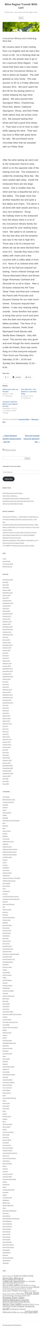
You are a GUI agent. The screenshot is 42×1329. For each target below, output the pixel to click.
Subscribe (8, 479)
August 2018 (6, 606)
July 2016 (5, 637)
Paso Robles (23, 1291)
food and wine (7, 925)
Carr (26, 1281)
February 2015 (7, 663)
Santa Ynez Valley (12, 1304)
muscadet (29, 1289)
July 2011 (5, 726)
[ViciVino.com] (9, 450)
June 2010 (6, 752)
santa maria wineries (9, 1158)
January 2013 (7, 718)
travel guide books (8, 1190)
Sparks (5, 1182)
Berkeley (5, 826)
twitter (5, 1195)
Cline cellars (6, 886)
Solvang (5, 1169)
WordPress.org (7, 566)
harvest (5, 983)
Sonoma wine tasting (9, 1179)
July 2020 (5, 582)
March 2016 (6, 640)
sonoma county (8, 1174)
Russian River (7, 1140)
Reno (4, 1122)
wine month (6, 1234)
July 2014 (5, 682)
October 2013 (7, 700)
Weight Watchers (8, 1205)
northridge (6, 1072)
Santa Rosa (6, 1161)
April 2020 (6, 587)
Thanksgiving (14, 1309)
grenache (24, 1285)
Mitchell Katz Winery (20, 1289)
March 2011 (6, 737)
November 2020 (8, 580)
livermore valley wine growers (12, 1014)
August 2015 (6, 650)
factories (5, 915)
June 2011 (6, 729)
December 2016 (7, 627)
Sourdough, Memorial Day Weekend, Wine (16, 498)
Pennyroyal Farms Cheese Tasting (13, 543)
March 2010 (6, 758)
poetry (5, 1114)
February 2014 (7, 690)
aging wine (10, 1276)
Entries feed (6, 561)
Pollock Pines (7, 1116)
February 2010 (7, 760)
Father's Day (7, 920)
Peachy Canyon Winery (9, 1293)
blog (4, 828)
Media (5, 1030)
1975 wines (6, 797)
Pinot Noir (6, 1108)
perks (4, 1101)
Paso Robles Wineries (9, 1098)
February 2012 (7, 724)
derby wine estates (8, 1283)
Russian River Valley (14, 1297)
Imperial (5, 993)
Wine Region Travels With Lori (21, 6)
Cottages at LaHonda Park (11, 899)
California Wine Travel (9, 852)
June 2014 (6, 684)
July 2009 (5, 779)
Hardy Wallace (7, 980)
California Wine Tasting (10, 849)
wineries (5, 1255)
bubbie (5, 834)
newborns (6, 1069)
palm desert (6, 1090)
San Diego (6, 1143)
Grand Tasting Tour (9, 959)
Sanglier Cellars (7, 1150)
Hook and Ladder (8, 991)
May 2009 (6, 784)
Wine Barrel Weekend (9, 1211)
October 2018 (7, 600)
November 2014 (8, 671)
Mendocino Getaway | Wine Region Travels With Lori (19, 540)
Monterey (6, 1046)
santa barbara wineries (10, 1153)
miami (5, 1038)
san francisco (7, 1145)
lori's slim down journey (10, 1022)
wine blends (6, 1216)
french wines (7, 933)
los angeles (6, 1025)
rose (28, 1295)
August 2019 (6, 595)
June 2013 (6, 708)
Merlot (36, 1287)
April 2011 (6, 734)
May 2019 (6, 598)
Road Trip (6, 1137)
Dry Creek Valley (11, 1284)
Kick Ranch (6, 1006)
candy (4, 862)
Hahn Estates (32, 1285)
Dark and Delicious (8, 904)
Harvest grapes (7, 985)
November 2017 (8, 614)
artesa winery (7, 813)
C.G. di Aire (6, 839)
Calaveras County (8, 841)
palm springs (7, 1093)
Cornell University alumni (11, 896)
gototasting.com (8, 949)
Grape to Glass (7, 967)
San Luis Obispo (8, 1148)
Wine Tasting (20, 1312)
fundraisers (6, 936)
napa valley (6, 1059)
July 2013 (5, 705)
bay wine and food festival (11, 820)
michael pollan (7, 1040)
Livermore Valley (23, 419)
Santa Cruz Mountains (11, 1302)
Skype (4, 1166)
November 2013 (8, 697)
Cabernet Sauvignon (14, 1281)
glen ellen (6, 938)
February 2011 (7, 739)
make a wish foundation (10, 1027)
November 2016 (8, 629)
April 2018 (6, 608)
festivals (5, 923)
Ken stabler (6, 1004)
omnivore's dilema (8, 1082)
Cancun (5, 860)
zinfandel (31, 1311)
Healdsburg (6, 988)
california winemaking (9, 854)
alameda (5, 805)
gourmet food (7, 951)
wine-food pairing (8, 1247)
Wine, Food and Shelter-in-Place (13, 504)
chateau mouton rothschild (11, 878)
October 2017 (7, 616)
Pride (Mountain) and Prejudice (13, 493)
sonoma (5, 1171)
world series (6, 1260)
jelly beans (6, 999)
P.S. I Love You (7, 1088)
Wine (4, 1208)
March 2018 (6, 611)
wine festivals (7, 1229)
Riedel (4, 1129)
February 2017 (7, 621)
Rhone (24, 1295)
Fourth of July (7, 930)
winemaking (6, 1252)
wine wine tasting (8, 1245)
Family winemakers (9, 917)
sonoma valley (7, 1177)
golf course (6, 944)
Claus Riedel (6, 883)
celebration (6, 875)
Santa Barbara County (16, 1300)
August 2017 (6, 619)
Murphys (5, 1051)
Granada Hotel (7, 957)
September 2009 (8, 773)
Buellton (5, 836)
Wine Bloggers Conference (11, 1218)
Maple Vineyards (27, 1287)
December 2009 (7, 765)
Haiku (4, 978)
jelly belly (5, 1001)
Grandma (6, 964)
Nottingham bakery (9, 1074)
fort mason (6, 928)
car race (5, 865)
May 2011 (6, 731)
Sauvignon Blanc (28, 1304)
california (5, 844)
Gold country (7, 941)
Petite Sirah (6, 1103)
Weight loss (6, 1203)
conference (6, 891)
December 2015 (7, 645)
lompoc (5, 1017)
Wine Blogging (7, 1221)
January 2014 (7, 692)
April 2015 (6, 658)
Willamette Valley (9, 1312)
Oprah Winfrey (7, 1085)
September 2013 (8, 703)
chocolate (31, 1281)
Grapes (5, 970)
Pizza (4, 1111)
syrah (6, 1308)
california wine (7, 847)
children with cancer (9, 881)
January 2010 (7, 763)
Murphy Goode (7, 1048)
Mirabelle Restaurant (9, 1043)
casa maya (6, 870)
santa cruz (6, 1156)
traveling (5, 1192)
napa (4, 1056)
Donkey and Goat (18, 1283)
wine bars (6, 1213)
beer (4, 823)
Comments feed (8, 564)
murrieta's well (7, 1053)
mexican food (7, 1033)
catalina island (7, 873)
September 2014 (8, 676)
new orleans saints (8, 1067)
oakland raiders (7, 1080)
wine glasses (6, 1232)
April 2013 (6, 713)
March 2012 (6, 721)
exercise (5, 912)
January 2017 (7, 624)
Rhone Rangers (7, 1124)
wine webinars (7, 1242)
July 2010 (5, 750)
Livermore (6, 1009)
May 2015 (6, 655)
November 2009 (8, 768)
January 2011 (7, 742)
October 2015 (7, 648)
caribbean (6, 868)
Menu (21, 18)
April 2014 (6, 687)
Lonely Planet (7, 1019)
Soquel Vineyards (26, 1306)
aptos (4, 810)
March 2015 (6, 661)
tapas (4, 1187)
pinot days (6, 1106)
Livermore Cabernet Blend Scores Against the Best (10, 404)
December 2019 (7, 593)
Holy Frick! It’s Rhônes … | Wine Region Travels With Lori (20, 517)
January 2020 (7, 590)
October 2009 (7, 771)
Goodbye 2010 (7, 946)
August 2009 (6, 776)
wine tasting (6, 1237)
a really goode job (8, 802)
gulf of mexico (7, 975)
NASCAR (5, 1061)
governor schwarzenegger (11, 954)
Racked (5, 1119)
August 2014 (6, 679)
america (5, 807)
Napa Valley (7, 1291)
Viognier (23, 1309)
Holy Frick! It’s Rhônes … (10, 496)
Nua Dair (5, 1077)
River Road (6, 1135)
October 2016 (7, 632)
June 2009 (6, 781)
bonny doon (7, 831)
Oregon (15, 1290)
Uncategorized (7, 1198)
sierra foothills (7, 1163)
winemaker (6, 1250)
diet (4, 907)
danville (5, 902)
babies (5, 815)
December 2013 (7, 695)
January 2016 (7, 642)
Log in (4, 559)
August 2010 (6, 747)
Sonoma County (10, 1306)
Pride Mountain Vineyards (12, 1295)
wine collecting (7, 1224)
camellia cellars (7, 857)
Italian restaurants (8, 996)
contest (5, 894)
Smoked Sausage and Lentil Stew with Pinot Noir (18, 501)
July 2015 (5, 653)
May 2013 (6, 710)
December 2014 (7, 669)
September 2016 (8, 635)
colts (4, 889)
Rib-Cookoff (6, 1127)
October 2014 (7, 674)
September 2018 (8, 603)
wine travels (6, 1239)
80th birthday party (9, 799)
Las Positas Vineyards (14, 1287)
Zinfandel (6, 1263)
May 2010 (6, 755)
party (4, 1095)
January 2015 (7, 666)
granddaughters (8, 962)
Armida (30, 1275)
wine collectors (7, 1226)
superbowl (6, 1184)
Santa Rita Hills (24, 1302)
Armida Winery (13, 1278)
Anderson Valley (20, 1275)
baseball (5, 818)
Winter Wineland (8, 1258)
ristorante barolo (8, 1132)
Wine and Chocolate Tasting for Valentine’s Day (31, 439)
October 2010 (7, 745)
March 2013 (6, 716)
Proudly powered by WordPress (12, 1325)
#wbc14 (5, 1276)
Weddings (6, 1200)
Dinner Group (7, 909)
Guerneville (6, 972)
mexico (5, 1035)
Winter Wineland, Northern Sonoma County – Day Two (12, 439)
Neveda (5, 1064)
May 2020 (6, 585)
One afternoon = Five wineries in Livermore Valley (29, 391)
